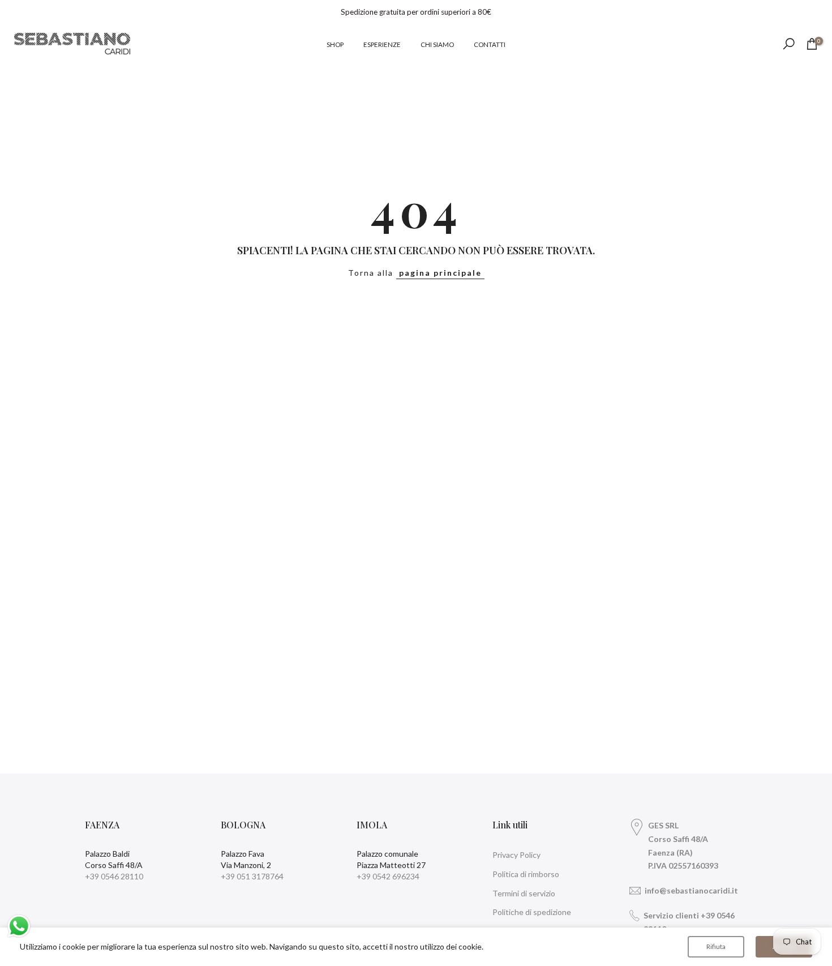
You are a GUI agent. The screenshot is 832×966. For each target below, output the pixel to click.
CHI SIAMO (437, 44)
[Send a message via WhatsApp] (19, 926)
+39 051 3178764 (252, 876)
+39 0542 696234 (388, 876)
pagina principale (440, 272)
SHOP (335, 44)
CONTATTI (489, 44)
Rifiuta (716, 946)
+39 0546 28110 (114, 876)
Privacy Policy (516, 855)
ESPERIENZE (382, 44)
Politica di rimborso (525, 874)
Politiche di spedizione (531, 912)
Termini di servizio (523, 893)
